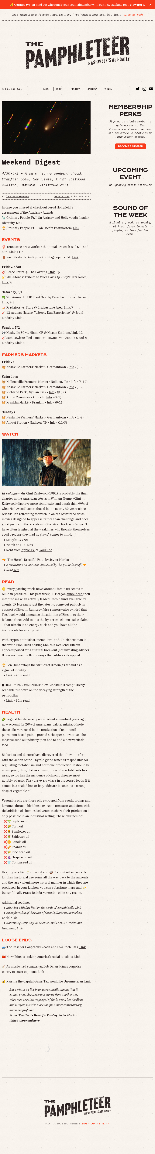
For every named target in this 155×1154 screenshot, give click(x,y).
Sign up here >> (95, 1123)
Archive (76, 89)
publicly (76, 604)
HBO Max (26, 545)
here (16, 570)
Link (19, 223)
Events (107, 89)
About (47, 89)
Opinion (92, 89)
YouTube (45, 550)
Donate (60, 89)
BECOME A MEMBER (130, 146)
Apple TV (28, 550)
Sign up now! (133, 14)
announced (75, 594)
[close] (150, 5)
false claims (80, 620)
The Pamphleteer (17, 196)
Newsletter (62, 196)
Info (71, 367)
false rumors (52, 609)
